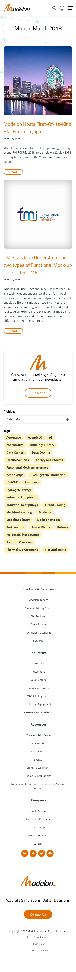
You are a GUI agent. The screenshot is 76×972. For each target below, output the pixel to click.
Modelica (45, 512)
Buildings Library (42, 445)
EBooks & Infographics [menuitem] (38, 776)
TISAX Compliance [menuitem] (38, 950)
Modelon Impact (48, 520)
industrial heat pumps (22, 505)
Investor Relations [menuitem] (38, 835)
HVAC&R (12, 482)
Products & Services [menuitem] (38, 589)
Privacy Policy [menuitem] (38, 943)
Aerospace (13, 437)
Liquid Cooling (55, 505)
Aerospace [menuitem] (38, 663)
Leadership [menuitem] (38, 827)
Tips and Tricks (55, 550)
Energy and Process (49, 460)
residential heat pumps (22, 535)
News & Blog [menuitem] (38, 751)
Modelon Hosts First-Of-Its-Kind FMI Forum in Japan (37, 127)
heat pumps (14, 475)
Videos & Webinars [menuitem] (38, 767)
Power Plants (41, 527)
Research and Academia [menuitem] (38, 712)
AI (50, 437)
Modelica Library (18, 520)
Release (62, 527)
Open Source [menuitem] (38, 624)
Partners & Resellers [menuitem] (38, 819)
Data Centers (15, 452)
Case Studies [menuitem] (38, 743)
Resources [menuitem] (38, 724)
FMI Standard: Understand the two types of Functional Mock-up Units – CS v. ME (38, 265)
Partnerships (15, 527)
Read (13, 172)
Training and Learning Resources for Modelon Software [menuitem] (38, 786)
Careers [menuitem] (38, 843)
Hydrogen (32, 482)
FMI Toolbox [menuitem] (38, 616)
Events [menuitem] (38, 759)
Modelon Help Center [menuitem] (38, 735)
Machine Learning (19, 512)
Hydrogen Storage (18, 490)
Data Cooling (41, 452)
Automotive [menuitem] (38, 671)
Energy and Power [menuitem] (38, 688)
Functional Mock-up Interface (27, 467)
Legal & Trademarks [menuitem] (38, 937)
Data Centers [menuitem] (38, 680)
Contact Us (38, 914)
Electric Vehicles (17, 460)
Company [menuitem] (38, 800)
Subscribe (38, 393)
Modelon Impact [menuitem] (38, 600)
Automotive (14, 445)
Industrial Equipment (21, 497)
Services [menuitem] (38, 640)
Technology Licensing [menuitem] (38, 632)
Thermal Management (22, 550)
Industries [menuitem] (38, 653)
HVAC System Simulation (47, 475)
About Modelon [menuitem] (38, 811)
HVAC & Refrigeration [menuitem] (38, 696)
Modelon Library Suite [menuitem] (38, 608)
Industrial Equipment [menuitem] (38, 704)
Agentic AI (35, 437)
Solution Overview (19, 542)
